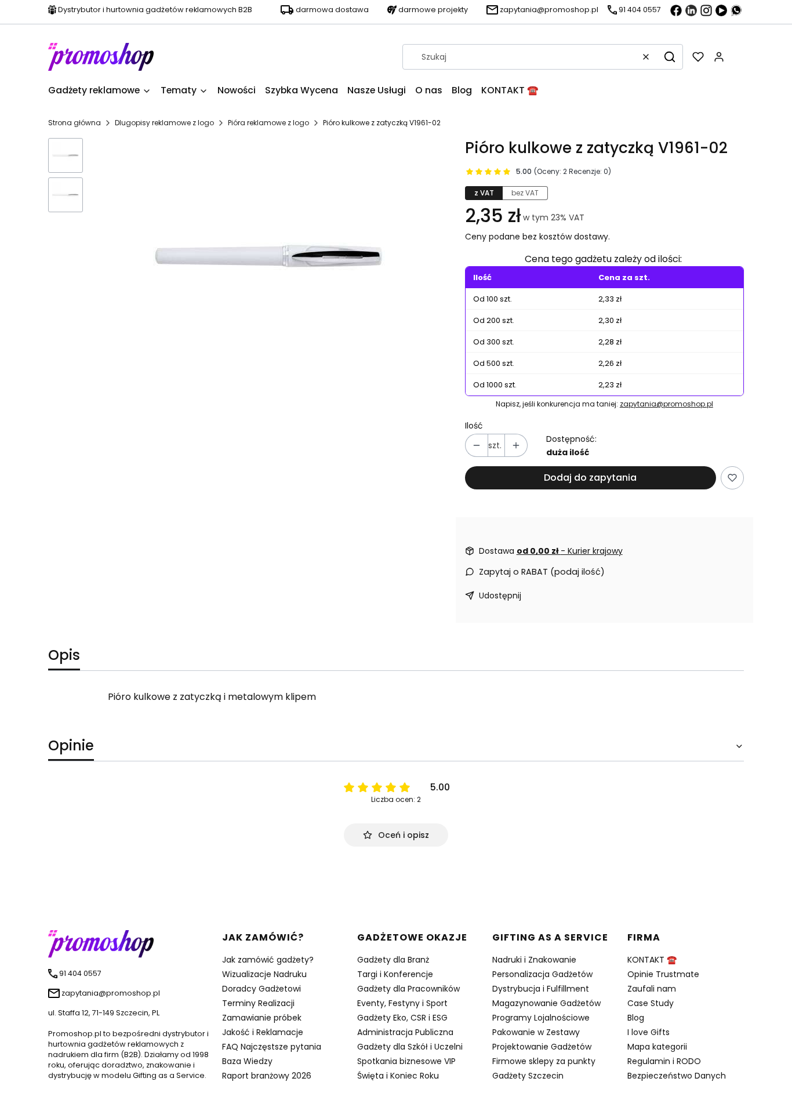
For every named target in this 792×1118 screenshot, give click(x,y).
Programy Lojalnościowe (541, 1017)
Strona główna (74, 123)
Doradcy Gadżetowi (261, 988)
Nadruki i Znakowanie (534, 959)
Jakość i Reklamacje (262, 1032)
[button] (669, 57)
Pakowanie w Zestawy (536, 1032)
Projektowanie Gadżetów (541, 1046)
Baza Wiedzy (247, 1061)
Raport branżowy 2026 (266, 1075)
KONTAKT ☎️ (652, 959)
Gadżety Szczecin (528, 1075)
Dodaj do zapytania (590, 477)
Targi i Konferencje (395, 974)
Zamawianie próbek (261, 1017)
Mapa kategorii (657, 1046)
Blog (635, 1017)
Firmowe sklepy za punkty (543, 1061)
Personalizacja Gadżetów (542, 974)
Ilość (474, 425)
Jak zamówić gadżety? (268, 959)
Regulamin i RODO (664, 1061)
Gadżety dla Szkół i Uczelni (410, 1046)
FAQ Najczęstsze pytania (271, 1046)
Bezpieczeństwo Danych (676, 1075)
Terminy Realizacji (258, 1003)
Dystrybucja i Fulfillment (540, 988)
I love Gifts (648, 1032)
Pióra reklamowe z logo (268, 123)
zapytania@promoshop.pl (666, 404)
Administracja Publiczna (405, 1032)
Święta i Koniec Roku (398, 1075)
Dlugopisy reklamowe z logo (164, 123)
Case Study (650, 1003)
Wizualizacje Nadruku (264, 974)
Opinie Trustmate (663, 974)
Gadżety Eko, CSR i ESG (402, 1017)
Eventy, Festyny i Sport (402, 1003)
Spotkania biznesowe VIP (406, 1061)
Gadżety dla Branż (393, 959)
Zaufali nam (651, 988)
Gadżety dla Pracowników (408, 988)
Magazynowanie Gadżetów (546, 1003)
